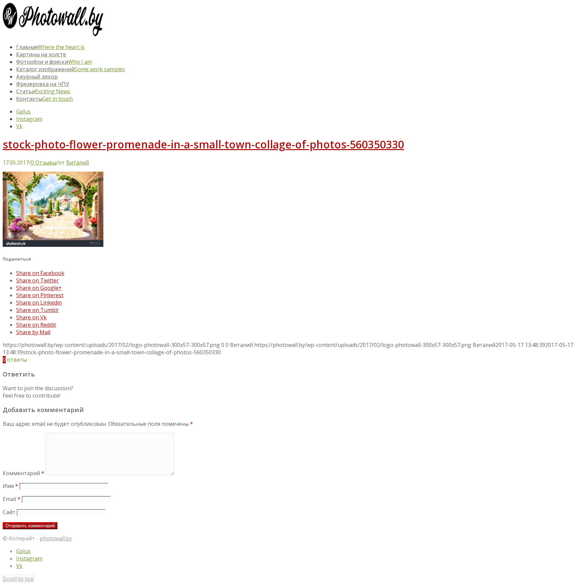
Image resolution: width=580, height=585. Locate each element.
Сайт (9, 512)
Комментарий (23, 473)
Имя (10, 486)
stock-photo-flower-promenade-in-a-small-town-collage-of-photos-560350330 (203, 144)
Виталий (77, 162)
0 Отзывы (43, 162)
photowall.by (56, 538)
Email (11, 499)
